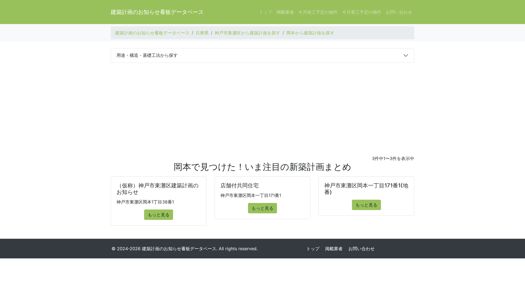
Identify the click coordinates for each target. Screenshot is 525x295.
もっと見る (159, 214)
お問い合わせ (399, 12)
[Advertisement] (262, 104)
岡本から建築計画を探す (310, 33)
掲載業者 (285, 12)
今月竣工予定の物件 (318, 12)
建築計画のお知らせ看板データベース (157, 12)
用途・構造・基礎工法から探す (147, 55)
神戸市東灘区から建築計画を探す (247, 33)
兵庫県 (202, 33)
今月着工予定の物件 (361, 12)
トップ (265, 12)
